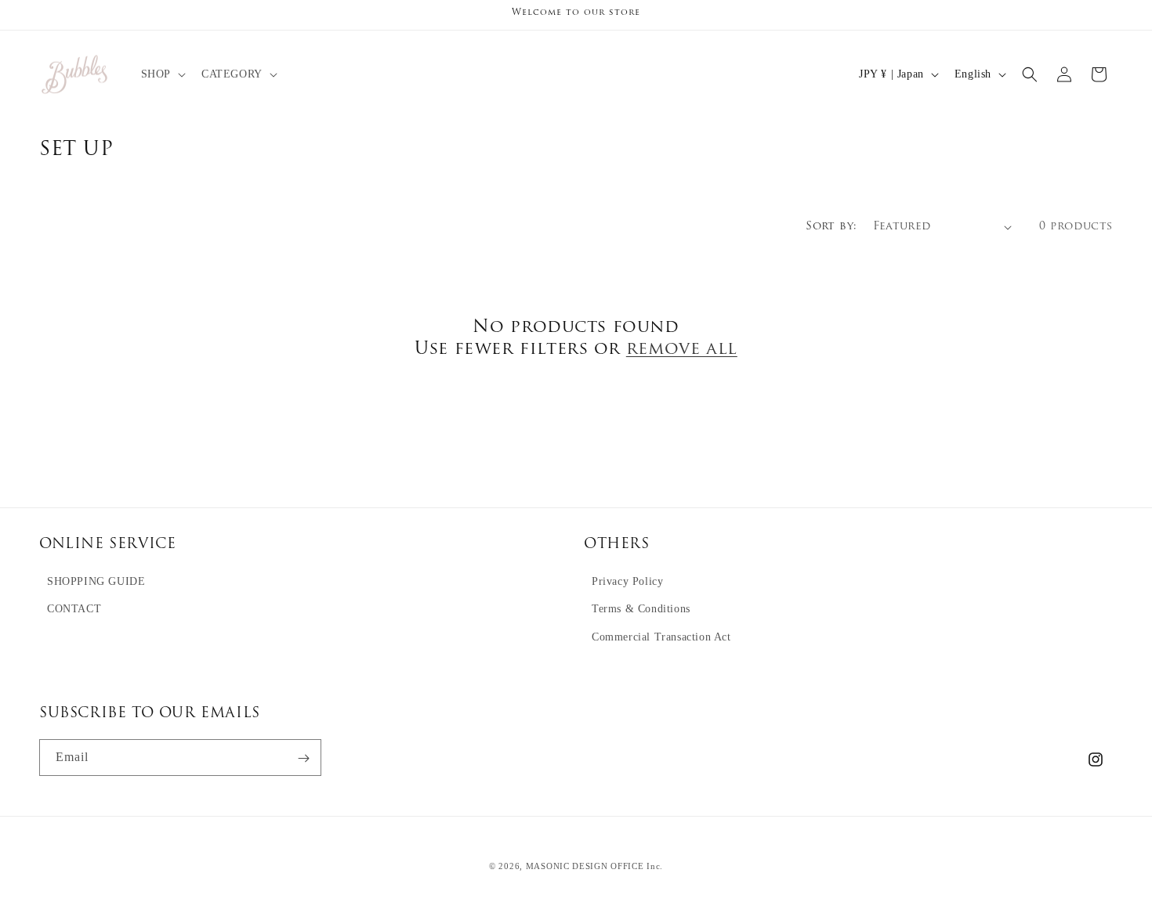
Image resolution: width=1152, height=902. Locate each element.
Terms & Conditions (641, 609)
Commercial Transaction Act (661, 637)
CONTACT (74, 609)
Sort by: (831, 227)
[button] (162, 74)
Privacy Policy (627, 582)
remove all (681, 349)
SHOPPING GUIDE (96, 582)
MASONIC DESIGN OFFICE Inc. (594, 866)
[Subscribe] (303, 758)
